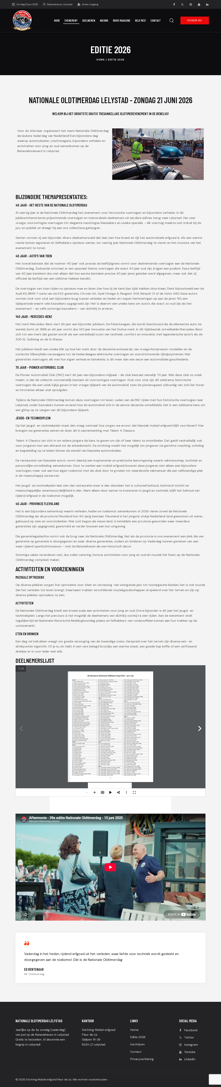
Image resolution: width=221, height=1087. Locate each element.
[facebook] (174, 4)
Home (101, 59)
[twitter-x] (182, 4)
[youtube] (199, 4)
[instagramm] (191, 4)
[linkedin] (207, 4)
